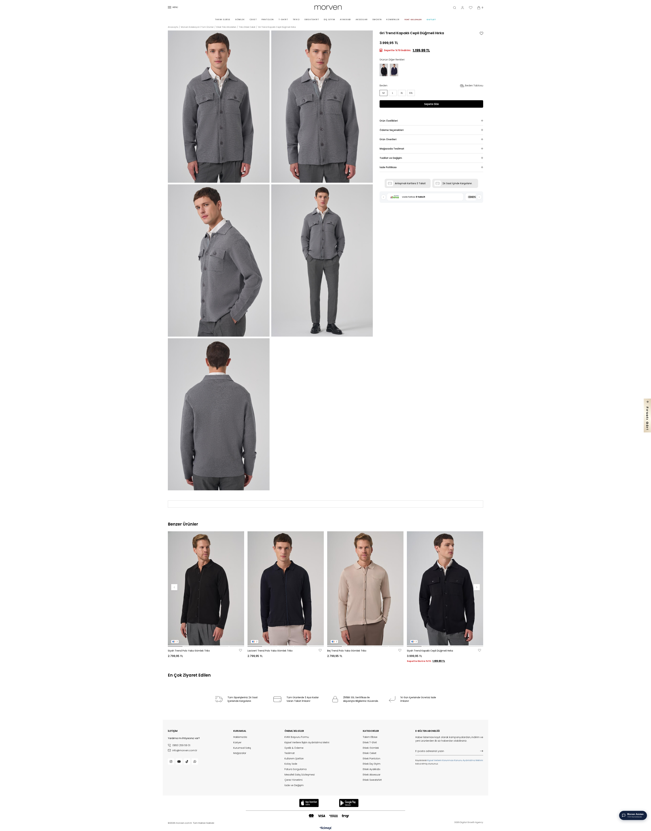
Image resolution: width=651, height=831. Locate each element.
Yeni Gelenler (413, 19)
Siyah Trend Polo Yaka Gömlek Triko (189, 650)
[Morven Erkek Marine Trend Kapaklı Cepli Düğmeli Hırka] (394, 70)
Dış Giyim (329, 19)
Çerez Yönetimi (293, 780)
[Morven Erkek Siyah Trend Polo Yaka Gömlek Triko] (206, 588)
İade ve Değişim (294, 785)
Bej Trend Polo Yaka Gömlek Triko (346, 650)
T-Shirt (283, 19)
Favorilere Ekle (240, 650)
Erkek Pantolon (371, 758)
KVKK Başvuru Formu (296, 737)
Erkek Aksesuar (371, 774)
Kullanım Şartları (294, 758)
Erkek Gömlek (371, 748)
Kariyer (237, 742)
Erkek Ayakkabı (371, 769)
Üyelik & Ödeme (293, 748)
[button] (175, 646)
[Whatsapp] (195, 761)
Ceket (253, 19)
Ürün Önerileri (388, 139)
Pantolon (268, 19)
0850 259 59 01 (181, 745)
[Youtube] (179, 761)
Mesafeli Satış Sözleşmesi (299, 774)
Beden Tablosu (474, 85)
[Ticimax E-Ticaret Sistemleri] (326, 828)
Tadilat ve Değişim (391, 158)
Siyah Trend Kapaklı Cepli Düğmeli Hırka (430, 650)
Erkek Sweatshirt (372, 780)
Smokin (377, 19)
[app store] (309, 803)
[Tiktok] (187, 761)
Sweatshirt (311, 19)
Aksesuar (362, 19)
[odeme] (329, 816)
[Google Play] (349, 803)
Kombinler (392, 19)
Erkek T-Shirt (370, 742)
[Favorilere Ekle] (481, 33)
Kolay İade (290, 763)
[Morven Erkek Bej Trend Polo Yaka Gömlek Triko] (365, 588)
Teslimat (289, 753)
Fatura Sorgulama (295, 769)
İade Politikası (388, 167)
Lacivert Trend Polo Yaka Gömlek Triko (270, 650)
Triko (296, 19)
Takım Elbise (222, 19)
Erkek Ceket (369, 753)
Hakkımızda (240, 737)
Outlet (431, 19)
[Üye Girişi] (462, 7)
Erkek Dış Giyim (371, 763)
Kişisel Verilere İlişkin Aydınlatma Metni (306, 742)
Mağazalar (239, 753)
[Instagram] (171, 761)
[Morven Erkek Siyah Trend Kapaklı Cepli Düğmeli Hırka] (384, 70)
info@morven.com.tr (184, 750)
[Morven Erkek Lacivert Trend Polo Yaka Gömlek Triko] (286, 588)
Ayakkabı (345, 19)
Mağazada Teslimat (392, 148)
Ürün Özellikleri (389, 120)
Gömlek (240, 19)
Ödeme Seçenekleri (391, 130)
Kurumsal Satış (242, 748)
